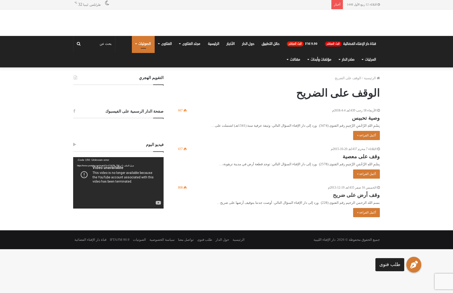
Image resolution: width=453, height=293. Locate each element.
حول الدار (248, 82)
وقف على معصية (361, 195)
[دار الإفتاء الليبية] (226, 42)
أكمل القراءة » (366, 174)
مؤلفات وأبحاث (321, 98)
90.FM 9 (303, 82)
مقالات (295, 98)
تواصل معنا (186, 278)
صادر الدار (348, 98)
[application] (118, 221)
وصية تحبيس (366, 156)
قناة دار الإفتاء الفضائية (351, 82)
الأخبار (230, 82)
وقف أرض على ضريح (356, 233)
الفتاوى (166, 82)
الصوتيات (144, 82)
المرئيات (370, 98)
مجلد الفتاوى (191, 82)
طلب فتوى (389, 264)
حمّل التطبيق (270, 82)
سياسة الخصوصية (162, 278)
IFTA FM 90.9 (120, 278)
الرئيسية (213, 82)
